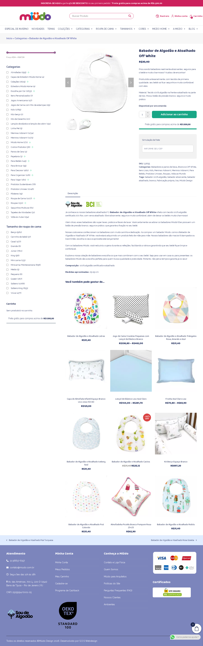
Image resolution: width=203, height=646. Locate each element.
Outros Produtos (20, 147)
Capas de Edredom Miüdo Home (27, 77)
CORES (142, 29)
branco (152, 180)
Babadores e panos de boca (164, 167)
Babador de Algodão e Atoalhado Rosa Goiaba (172, 540)
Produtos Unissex (154, 174)
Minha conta (181, 16)
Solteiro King (19, 288)
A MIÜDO (177, 29)
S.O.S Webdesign (88, 641)
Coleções (18, 82)
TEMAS (51, 29)
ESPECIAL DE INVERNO (17, 29)
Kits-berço (17, 114)
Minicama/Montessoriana (26, 265)
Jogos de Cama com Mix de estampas (30, 105)
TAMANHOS (126, 29)
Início (9, 38)
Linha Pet (16, 128)
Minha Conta (61, 562)
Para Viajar (18, 180)
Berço (16, 232)
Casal (16, 241)
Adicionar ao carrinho (174, 114)
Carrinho (198, 16)
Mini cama (18, 260)
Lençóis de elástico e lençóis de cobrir (31, 124)
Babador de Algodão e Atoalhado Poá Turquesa (29, 540)
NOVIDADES (38, 29)
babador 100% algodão (156, 177)
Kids (151, 170)
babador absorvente (176, 177)
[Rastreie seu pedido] (157, 16)
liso (177, 180)
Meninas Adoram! (162, 170)
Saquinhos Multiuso (22, 208)
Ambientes (109, 604)
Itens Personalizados (22, 96)
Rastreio (164, 16)
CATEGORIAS (83, 29)
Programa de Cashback (67, 590)
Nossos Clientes (112, 597)
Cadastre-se (61, 583)
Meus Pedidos (62, 569)
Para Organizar (20, 175)
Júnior (16, 251)
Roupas (166, 174)
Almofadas (18, 72)
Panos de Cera (19, 151)
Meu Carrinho (62, 576)
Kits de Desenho (20, 119)
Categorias (21, 38)
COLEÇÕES (64, 29)
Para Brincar (18, 166)
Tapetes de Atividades (23, 212)
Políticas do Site (112, 583)
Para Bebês (18, 161)
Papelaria (17, 156)
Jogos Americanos (21, 100)
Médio (15, 269)
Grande (16, 246)
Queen (16, 279)
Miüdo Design (186, 180)
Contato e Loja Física (114, 562)
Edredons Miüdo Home (23, 86)
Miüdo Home (19, 142)
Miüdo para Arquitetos (115, 576)
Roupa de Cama (21, 198)
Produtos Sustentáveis (23, 184)
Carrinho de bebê (21, 237)
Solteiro (18, 283)
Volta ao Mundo (178, 174)
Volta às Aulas (20, 217)
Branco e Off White (187, 167)
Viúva (16, 293)
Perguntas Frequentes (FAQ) (118, 590)
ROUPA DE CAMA (105, 29)
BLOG (192, 29)
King (15, 255)
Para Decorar (20, 170)
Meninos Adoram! (180, 170)
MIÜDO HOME (159, 29)
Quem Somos (111, 569)
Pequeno (16, 274)
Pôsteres (17, 193)
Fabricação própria (165, 180)
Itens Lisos (143, 170)
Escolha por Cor (21, 91)
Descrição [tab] (73, 193)
